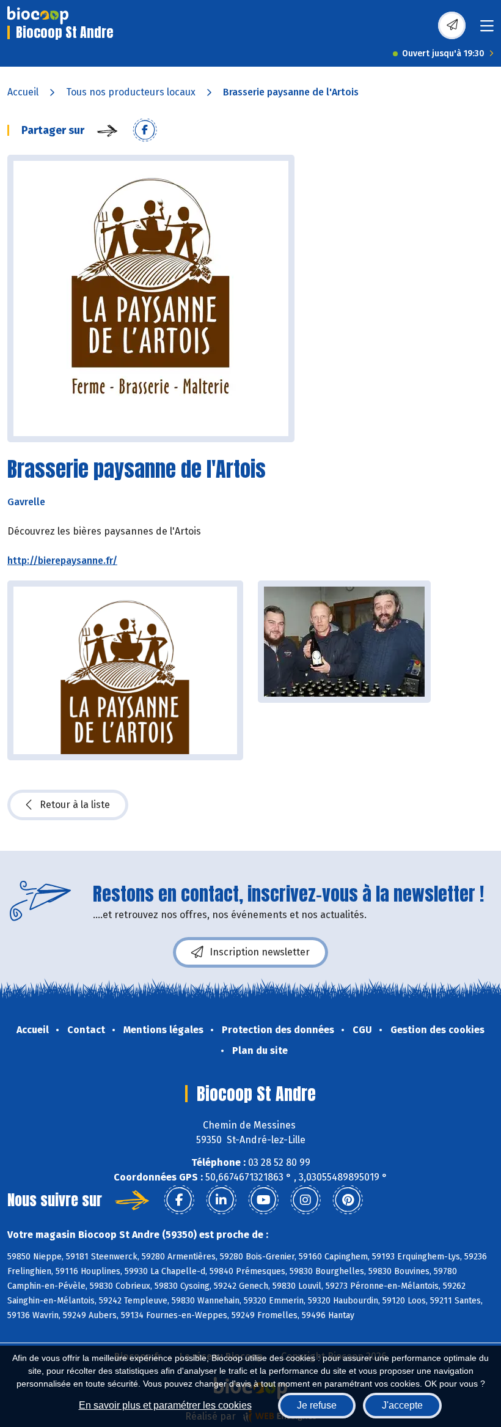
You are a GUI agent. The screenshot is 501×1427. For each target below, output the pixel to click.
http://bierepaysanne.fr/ (62, 560)
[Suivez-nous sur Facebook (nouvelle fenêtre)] (179, 1200)
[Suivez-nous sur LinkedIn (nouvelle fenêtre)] (221, 1200)
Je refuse (317, 1405)
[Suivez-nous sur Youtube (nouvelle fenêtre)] (263, 1200)
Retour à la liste (75, 804)
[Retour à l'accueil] (37, 15)
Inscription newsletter (260, 952)
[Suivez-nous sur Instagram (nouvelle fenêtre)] (305, 1200)
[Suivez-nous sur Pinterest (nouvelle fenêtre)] (347, 1200)
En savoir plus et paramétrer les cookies (165, 1405)
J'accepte (402, 1405)
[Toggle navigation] (487, 29)
